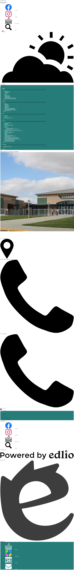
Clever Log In (6, 106)
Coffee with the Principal (8, 132)
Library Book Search (7, 110)
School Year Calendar (7, 136)
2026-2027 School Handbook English (10, 108)
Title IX (3, 415)
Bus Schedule (6, 105)
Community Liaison (7, 96)
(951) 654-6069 (4, 333)
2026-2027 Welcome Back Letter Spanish (10, 98)
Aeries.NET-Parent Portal (8, 122)
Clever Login (6, 126)
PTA (5, 116)
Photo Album (6, 107)
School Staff (6, 115)
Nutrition (6, 133)
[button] (3, 89)
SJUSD (16, 549)
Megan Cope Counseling (8, 146)
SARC (7, 93)
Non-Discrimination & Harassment (6, 419)
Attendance (6, 123)
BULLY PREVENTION (5, 417)
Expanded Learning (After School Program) (11, 109)
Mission (6, 94)
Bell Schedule (6, 104)
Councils (6, 127)
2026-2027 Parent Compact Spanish (9, 141)
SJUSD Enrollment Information (9, 125)
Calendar (6, 103)
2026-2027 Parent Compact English (9, 140)
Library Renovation (7, 97)
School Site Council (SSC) (10, 128)
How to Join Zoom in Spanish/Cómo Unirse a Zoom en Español (13, 130)
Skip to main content (3, 0)
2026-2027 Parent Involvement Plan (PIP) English (11, 137)
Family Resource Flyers (8, 129)
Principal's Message (7, 91)
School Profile (6, 92)
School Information (7, 95)
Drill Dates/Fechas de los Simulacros (10, 139)
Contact (16, 569)
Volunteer (6, 134)
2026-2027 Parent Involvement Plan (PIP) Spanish (11, 138)
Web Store (6, 131)
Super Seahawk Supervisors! (8, 117)
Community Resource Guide (8, 135)
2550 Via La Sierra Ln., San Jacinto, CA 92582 (6, 259)
